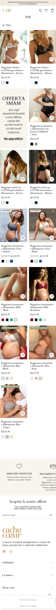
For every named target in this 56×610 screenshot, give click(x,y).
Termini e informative (28, 606)
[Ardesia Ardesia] (11, 261)
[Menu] (3, 10)
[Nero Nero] (31, 144)
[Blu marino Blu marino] (7, 82)
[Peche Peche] (11, 378)
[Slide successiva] (50, 477)
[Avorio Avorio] (2, 82)
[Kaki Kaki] (36, 144)
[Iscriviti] (50, 515)
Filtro (8, 25)
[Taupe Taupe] (7, 378)
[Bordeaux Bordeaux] (2, 319)
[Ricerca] (40, 10)
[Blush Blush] (7, 261)
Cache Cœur (31, 600)
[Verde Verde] (11, 319)
